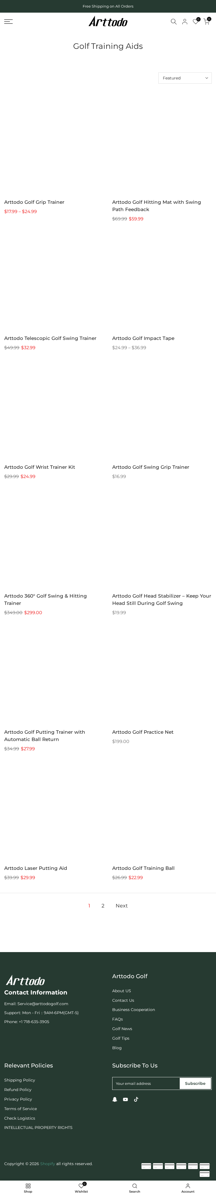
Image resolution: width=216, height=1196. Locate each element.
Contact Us (123, 1000)
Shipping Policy (19, 1080)
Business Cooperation (133, 1009)
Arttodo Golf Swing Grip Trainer (150, 467)
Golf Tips (120, 1038)
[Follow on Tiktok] (136, 1099)
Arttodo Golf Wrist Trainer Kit (39, 467)
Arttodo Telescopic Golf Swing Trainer (50, 338)
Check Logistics (19, 1118)
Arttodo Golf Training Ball (143, 868)
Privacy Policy (18, 1099)
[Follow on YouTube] (125, 1099)
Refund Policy (18, 1089)
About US (121, 990)
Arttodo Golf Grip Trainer (34, 202)
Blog (117, 1047)
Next (122, 906)
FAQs (117, 1019)
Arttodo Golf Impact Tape (143, 338)
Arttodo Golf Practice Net (143, 732)
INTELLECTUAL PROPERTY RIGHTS (38, 1127)
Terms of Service (20, 1108)
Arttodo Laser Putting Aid (35, 868)
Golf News (122, 1028)
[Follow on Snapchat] (114, 1099)
